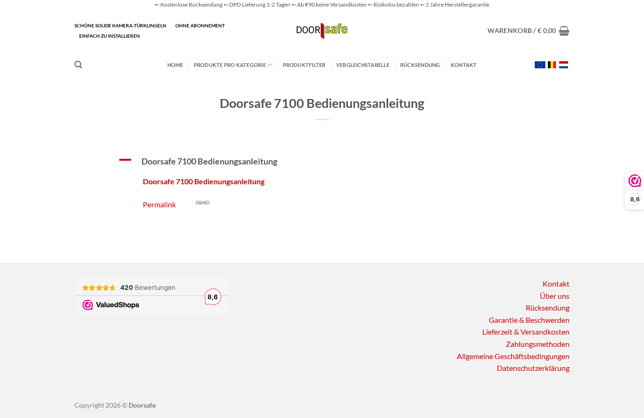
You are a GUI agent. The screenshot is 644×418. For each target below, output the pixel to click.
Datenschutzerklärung (533, 367)
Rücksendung (420, 65)
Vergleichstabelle (363, 65)
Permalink (159, 204)
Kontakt (464, 65)
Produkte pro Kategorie (230, 65)
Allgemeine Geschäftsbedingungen (513, 356)
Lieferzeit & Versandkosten (526, 331)
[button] (528, 30)
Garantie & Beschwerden (529, 319)
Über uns (555, 295)
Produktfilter (304, 65)
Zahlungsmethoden (538, 343)
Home (175, 65)
